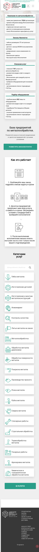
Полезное (24, 537)
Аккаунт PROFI (26, 526)
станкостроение (27, 518)
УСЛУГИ (23, 515)
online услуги (26, 517)
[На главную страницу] (12, 10)
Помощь (24, 532)
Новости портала (27, 538)
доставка (24, 520)
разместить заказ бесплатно (20, 147)
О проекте (20, 545)
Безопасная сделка (28, 528)
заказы (23, 513)
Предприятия (26, 511)
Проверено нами (27, 530)
